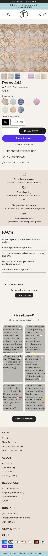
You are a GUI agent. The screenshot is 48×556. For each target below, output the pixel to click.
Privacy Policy (9, 475)
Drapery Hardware (12, 446)
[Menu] (3, 14)
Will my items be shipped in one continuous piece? (18, 262)
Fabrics (6, 438)
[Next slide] (45, 6)
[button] (8, 87)
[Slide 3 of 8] (17, 76)
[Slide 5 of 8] (31, 76)
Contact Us (8, 522)
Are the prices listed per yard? (17, 247)
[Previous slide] (3, 6)
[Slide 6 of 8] (37, 76)
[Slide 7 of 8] (44, 76)
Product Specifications (21, 151)
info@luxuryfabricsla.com (16, 518)
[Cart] (45, 14)
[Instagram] (8, 535)
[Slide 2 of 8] (11, 76)
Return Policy (9, 496)
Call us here (17, 1)
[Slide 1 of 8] (4, 76)
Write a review (24, 295)
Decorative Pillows (12, 450)
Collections (8, 471)
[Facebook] (3, 535)
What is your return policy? (16, 269)
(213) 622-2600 (10, 513)
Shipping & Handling (13, 492)
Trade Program (10, 467)
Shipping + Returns (18, 162)
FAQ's (5, 501)
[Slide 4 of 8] (24, 76)
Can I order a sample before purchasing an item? (23, 254)
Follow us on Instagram (24, 419)
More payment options (24, 144)
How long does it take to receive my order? (21, 240)
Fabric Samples (15, 157)
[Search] (8, 14)
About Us (7, 463)
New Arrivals (9, 442)
